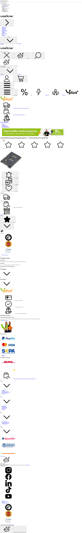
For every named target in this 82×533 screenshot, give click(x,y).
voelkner (1, 215)
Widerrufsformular (4, 408)
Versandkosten (4, 406)
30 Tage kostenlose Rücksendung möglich (19, 114)
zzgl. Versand (12, 524)
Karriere (3, 393)
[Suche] (38, 55)
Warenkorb (3, 9)
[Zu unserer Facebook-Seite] (8, 479)
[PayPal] (8, 341)
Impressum (3, 502)
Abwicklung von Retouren (5, 422)
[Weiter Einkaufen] (7, 22)
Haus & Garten (4, 28)
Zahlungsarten (4, 405)
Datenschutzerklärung (5, 501)
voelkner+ (3, 390)
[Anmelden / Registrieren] (6, 81)
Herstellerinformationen (3, 266)
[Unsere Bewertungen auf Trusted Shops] (8, 240)
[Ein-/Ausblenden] (7, 226)
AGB (3, 500)
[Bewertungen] (34, 147)
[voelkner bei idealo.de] (8, 454)
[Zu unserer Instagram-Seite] (8, 473)
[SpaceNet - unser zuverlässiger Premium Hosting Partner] (8, 441)
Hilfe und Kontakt (4, 421)
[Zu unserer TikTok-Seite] (8, 492)
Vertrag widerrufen (2, 456)
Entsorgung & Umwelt (5, 391)
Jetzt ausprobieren (3, 66)
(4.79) (14, 222)
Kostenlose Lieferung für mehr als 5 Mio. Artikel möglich (21, 108)
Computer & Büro (4, 27)
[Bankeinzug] (8, 354)
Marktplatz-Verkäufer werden (6, 392)
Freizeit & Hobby (4, 33)
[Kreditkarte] (8, 347)
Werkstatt (3, 31)
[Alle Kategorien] (7, 85)
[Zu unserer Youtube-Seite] (8, 499)
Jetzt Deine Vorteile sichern (4, 320)
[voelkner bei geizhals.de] (8, 448)
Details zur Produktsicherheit (10, 266)
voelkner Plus (4, 34)
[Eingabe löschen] (7, 55)
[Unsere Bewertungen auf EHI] (8, 516)
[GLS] (8, 371)
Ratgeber (3, 409)
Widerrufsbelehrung (4, 407)
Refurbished (3, 35)
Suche (3, 7)
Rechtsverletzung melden (5, 423)
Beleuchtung (3, 29)
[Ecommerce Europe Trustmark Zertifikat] (8, 253)
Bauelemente (4, 32)
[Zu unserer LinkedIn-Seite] (8, 486)
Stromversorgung (4, 30)
